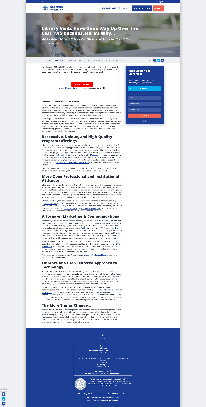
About (126, 8)
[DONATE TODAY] (82, 84)
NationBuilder (101, 400)
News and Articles (111, 8)
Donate (158, 8)
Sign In (161, 2)
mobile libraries (70, 208)
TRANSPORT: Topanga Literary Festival (72, 162)
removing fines (50, 203)
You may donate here (83, 358)
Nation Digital (114, 400)
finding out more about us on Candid (100, 383)
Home (44, 60)
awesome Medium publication (96, 255)
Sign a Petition (142, 8)
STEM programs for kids (97, 155)
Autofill (145, 88)
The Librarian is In (87, 228)
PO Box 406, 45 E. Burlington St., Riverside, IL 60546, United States (103, 394)
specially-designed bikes (91, 208)
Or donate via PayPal (103, 371)
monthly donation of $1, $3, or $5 (75, 88)
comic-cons (58, 160)
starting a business (63, 155)
